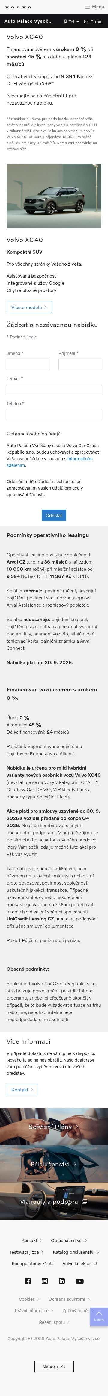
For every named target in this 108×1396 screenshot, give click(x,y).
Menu (97, 6)
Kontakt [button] (21, 1089)
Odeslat (54, 515)
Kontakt (29, 1240)
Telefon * (16, 403)
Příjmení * (68, 353)
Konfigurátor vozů (29, 1263)
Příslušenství (52, 1164)
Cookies (27, 1299)
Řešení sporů (52, 1322)
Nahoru (99, 1319)
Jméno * (15, 353)
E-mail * (15, 378)
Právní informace (32, 1310)
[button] (70, 21)
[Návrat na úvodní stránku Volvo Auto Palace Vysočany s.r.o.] (18, 7)
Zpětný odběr (75, 1310)
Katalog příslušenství (73, 1252)
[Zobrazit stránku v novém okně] (28, 1281)
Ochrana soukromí (67, 1299)
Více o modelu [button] (27, 307)
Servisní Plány (52, 1126)
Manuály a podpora (50, 1201)
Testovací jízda (24, 1252)
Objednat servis (66, 1240)
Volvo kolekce (76, 1263)
